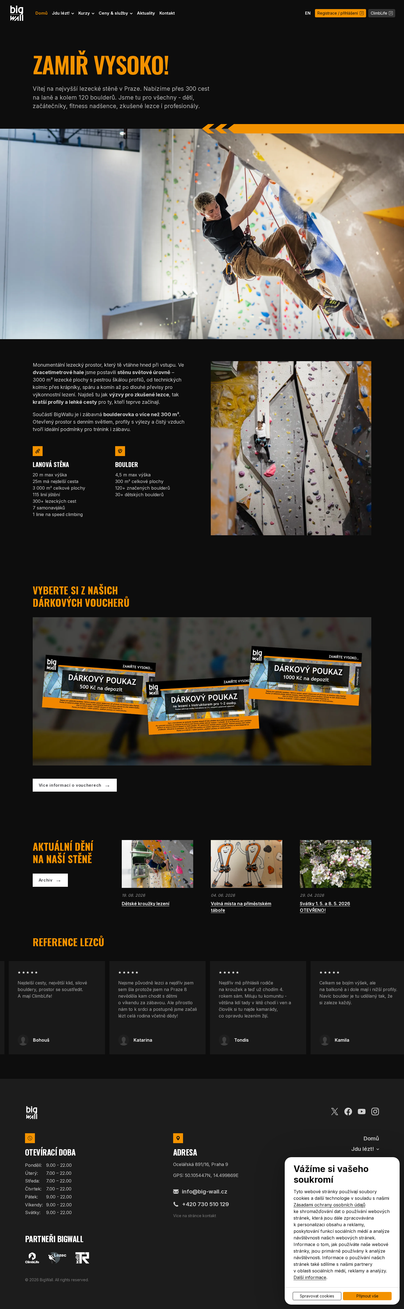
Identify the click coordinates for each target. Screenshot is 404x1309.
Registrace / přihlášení (337, 13)
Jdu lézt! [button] (61, 13)
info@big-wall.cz (204, 1191)
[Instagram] (375, 1111)
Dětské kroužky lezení (145, 903)
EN (308, 13)
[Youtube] (362, 1111)
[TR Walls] (82, 1258)
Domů (41, 13)
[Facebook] (348, 1111)
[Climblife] (32, 1258)
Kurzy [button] (84, 13)
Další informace (310, 1277)
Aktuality (146, 13)
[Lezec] (57, 1258)
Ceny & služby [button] (114, 13)
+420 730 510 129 (205, 1204)
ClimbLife (379, 13)
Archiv (45, 880)
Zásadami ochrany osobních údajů (329, 1205)
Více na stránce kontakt (194, 1215)
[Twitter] (335, 1111)
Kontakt (167, 13)
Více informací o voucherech (70, 785)
